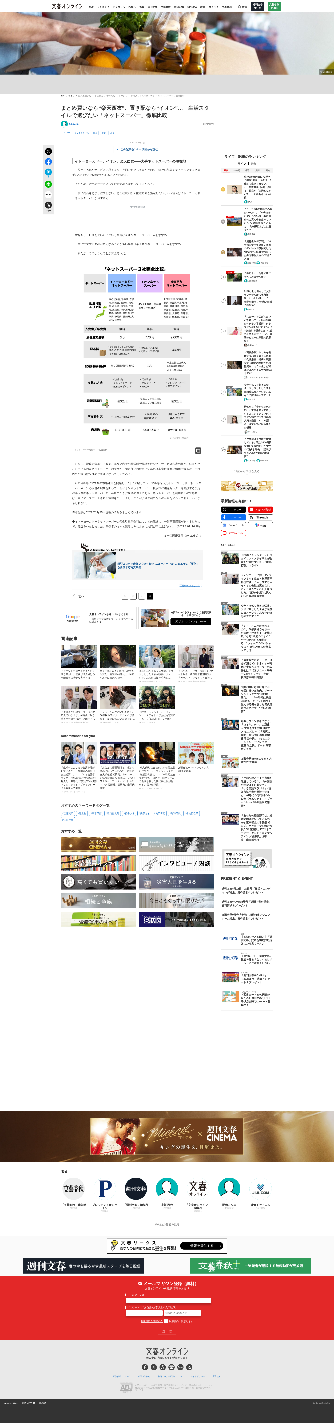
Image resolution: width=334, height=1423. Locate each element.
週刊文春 (152, 7)
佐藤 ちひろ (252, 345)
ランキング (103, 7)
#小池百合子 (191, 813)
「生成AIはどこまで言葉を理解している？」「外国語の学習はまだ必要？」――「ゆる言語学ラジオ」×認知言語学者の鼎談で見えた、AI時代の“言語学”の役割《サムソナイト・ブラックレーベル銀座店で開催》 (79, 779)
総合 (253, 163)
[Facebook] (145, 1367)
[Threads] (163, 1367)
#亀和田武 (175, 813)
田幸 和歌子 (252, 281)
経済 (112, 133)
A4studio (74, 124)
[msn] (180, 1367)
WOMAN (179, 7)
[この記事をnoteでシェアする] (48, 195)
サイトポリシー (197, 1376)
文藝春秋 (166, 7)
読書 (202, 7)
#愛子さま (144, 813)
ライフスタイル (81, 133)
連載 (141, 7)
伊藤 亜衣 (264, 263)
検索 (244, 7)
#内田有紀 (159, 813)
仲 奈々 (251, 202)
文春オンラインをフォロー (192, 621)
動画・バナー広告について (170, 1376)
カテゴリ (118, 7)
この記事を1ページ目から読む (139, 149)
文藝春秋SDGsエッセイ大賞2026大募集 (193, 771)
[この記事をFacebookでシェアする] (48, 162)
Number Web (10, 1403)
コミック (213, 7)
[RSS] (189, 1367)
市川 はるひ (252, 432)
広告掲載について (121, 1376)
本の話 (42, 1403)
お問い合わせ (143, 1376)
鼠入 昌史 (252, 234)
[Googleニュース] (171, 1367)
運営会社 (217, 1376)
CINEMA (192, 7)
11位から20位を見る (247, 471)
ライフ (71, 96)
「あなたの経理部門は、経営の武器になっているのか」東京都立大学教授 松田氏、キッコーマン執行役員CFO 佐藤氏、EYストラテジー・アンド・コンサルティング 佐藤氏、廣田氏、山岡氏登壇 (118, 779)
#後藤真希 (67, 813)
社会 (95, 133)
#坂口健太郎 (112, 813)
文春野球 (227, 7)
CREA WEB (28, 1403)
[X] (154, 1367)
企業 (103, 133)
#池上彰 (82, 813)
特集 (131, 7)
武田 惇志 (252, 263)
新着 (91, 7)
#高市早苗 (96, 813)
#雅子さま (129, 813)
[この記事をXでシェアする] (48, 152)
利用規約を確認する (152, 1321)
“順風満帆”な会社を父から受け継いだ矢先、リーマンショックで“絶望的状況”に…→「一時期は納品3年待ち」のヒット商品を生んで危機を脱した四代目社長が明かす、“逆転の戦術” (157, 777)
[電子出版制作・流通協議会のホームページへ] (126, 1387)
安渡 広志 (252, 399)
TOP (63, 96)
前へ (81, 596)
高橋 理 (251, 309)
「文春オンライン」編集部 (258, 377)
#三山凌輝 (67, 819)
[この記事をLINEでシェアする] (48, 185)
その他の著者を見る (167, 1224)
